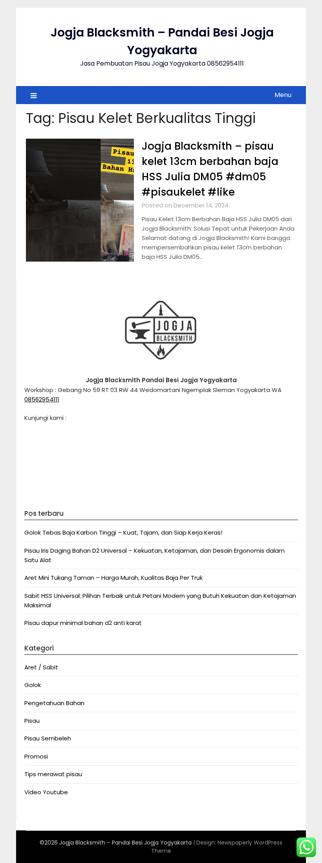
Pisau (32, 720)
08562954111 (41, 399)
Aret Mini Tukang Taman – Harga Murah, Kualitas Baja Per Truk (113, 578)
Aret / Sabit (41, 667)
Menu (282, 94)
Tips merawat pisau (53, 774)
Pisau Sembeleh (47, 738)
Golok (32, 685)
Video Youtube (46, 792)
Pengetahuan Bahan (54, 703)
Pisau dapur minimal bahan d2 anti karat (83, 623)
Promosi (36, 756)
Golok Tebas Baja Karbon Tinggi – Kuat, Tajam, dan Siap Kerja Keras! (123, 532)
